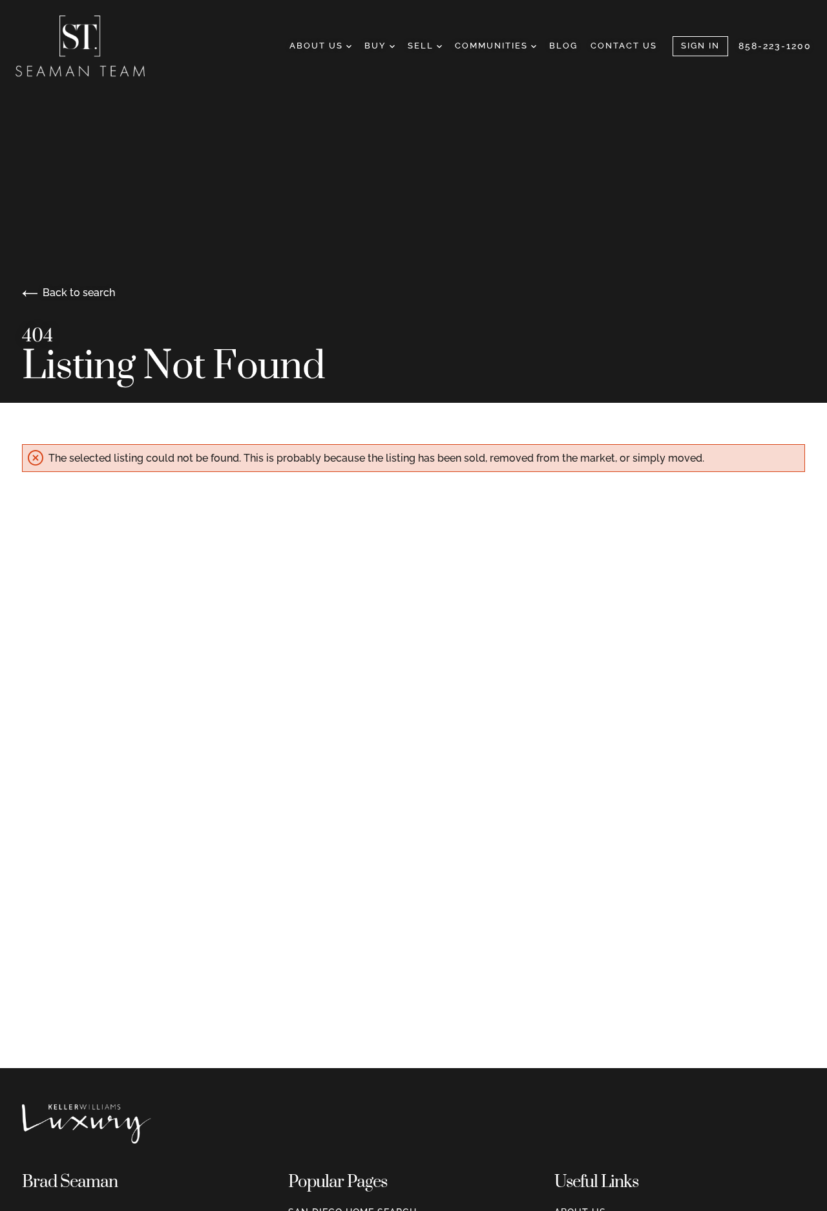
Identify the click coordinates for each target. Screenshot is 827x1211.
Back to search (79, 292)
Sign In (700, 45)
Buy (377, 45)
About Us (317, 45)
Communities (493, 45)
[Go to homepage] (93, 46)
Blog (563, 45)
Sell (422, 45)
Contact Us (624, 45)
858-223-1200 (774, 46)
